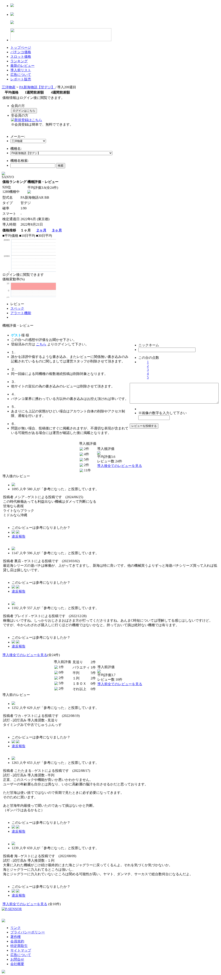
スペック (17, 308)
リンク (15, 928)
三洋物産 (9, 87)
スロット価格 (20, 56)
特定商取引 (19, 946)
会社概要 (17, 964)
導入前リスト (20, 70)
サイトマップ (20, 950)
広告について (20, 74)
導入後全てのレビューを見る (119, 466)
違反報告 (18, 536)
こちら (41, 344)
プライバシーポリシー (27, 932)
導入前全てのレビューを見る (119, 684)
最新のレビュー (22, 65)
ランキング (19, 61)
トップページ (20, 47)
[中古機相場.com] (12, 6)
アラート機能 (20, 313)
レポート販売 (20, 79)
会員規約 (17, 941)
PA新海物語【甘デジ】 (37, 87)
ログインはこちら (24, 110)
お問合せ (17, 959)
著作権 (15, 937)
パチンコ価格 (20, 52)
